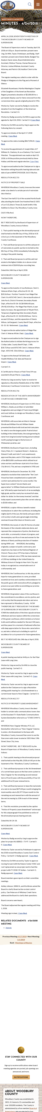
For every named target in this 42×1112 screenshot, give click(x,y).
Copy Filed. (34, 161)
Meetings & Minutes (12, 19)
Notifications (21, 1077)
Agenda (9, 928)
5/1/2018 (21, 940)
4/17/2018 (22, 936)
